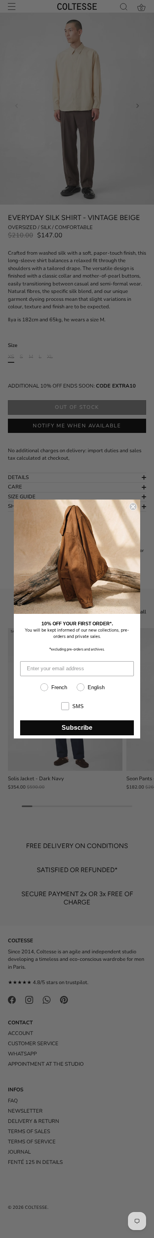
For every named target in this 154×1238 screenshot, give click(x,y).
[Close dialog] (133, 507)
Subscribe (77, 727)
